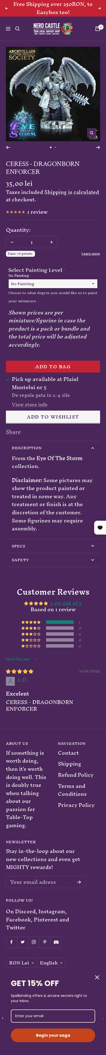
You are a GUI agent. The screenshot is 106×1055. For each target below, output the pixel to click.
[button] (31, 622)
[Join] (79, 882)
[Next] (98, 147)
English (49, 963)
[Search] (17, 28)
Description (27, 448)
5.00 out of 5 (66, 603)
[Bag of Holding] (97, 28)
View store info (29, 404)
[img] (19, 671)
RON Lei (19, 963)
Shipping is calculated (71, 192)
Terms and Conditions (72, 790)
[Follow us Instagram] (33, 942)
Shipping (69, 764)
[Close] (97, 977)
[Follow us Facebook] (11, 942)
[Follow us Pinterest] (44, 942)
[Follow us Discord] (55, 942)
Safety (20, 560)
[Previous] (8, 147)
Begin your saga (53, 1035)
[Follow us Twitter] (22, 942)
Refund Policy (76, 775)
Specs (18, 546)
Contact (68, 753)
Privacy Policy (76, 805)
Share (13, 432)
